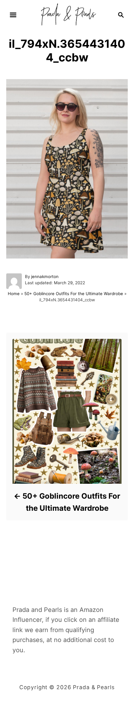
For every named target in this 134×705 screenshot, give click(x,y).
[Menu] (13, 15)
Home (14, 293)
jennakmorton (45, 276)
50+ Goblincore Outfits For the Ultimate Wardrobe (73, 293)
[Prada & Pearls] (67, 14)
